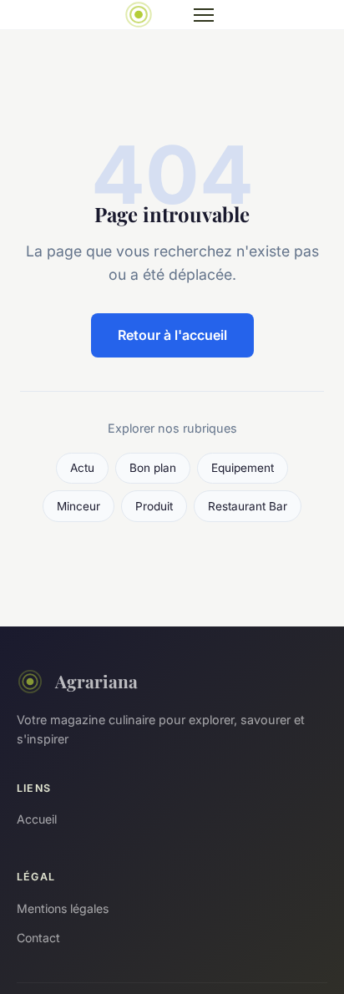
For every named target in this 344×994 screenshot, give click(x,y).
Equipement (242, 467)
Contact (38, 938)
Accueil (37, 819)
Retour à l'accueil (172, 335)
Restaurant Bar (247, 506)
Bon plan (152, 467)
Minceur (78, 506)
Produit (154, 506)
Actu (82, 467)
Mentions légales (63, 908)
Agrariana (96, 680)
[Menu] (203, 15)
